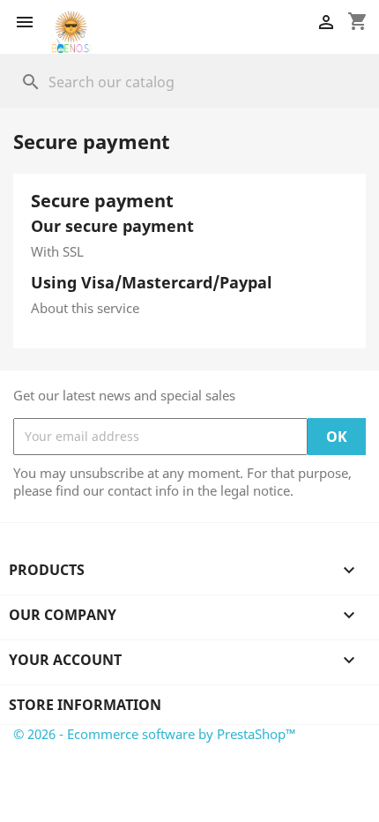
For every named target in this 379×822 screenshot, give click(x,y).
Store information (85, 704)
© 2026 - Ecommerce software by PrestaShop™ (154, 734)
